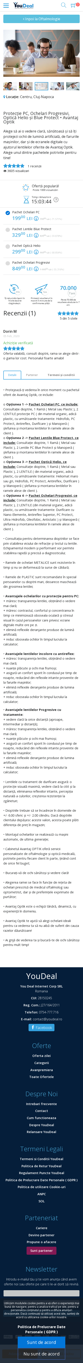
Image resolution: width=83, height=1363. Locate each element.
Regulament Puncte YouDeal (41, 1173)
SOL (42, 1201)
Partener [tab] (32, 375)
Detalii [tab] (12, 375)
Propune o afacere (41, 1242)
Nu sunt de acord (41, 1354)
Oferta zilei (41, 1056)
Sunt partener (41, 1250)
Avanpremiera (41, 1070)
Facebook (43, 1027)
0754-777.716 (48, 1012)
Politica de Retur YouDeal (41, 1166)
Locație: (12, 96)
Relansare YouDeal (41, 1132)
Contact (41, 1111)
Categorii (41, 1063)
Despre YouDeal (41, 1125)
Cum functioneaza (41, 1118)
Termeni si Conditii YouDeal (41, 1159)
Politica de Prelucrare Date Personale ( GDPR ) (41, 1180)
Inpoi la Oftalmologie (42, 18)
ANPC (41, 1194)
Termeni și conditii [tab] (61, 375)
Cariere (41, 1228)
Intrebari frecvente (41, 1104)
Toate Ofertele (41, 1077)
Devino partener (41, 1235)
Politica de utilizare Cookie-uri (42, 1187)
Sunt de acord (41, 1342)
